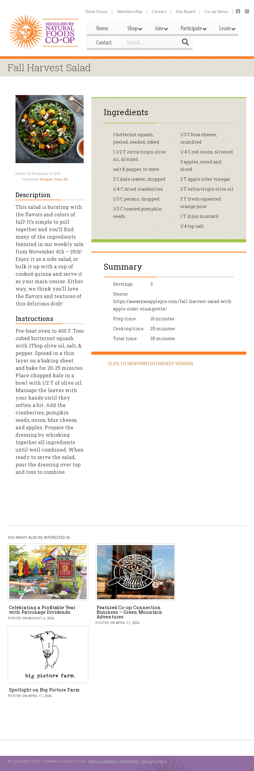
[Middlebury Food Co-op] (44, 32)
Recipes (46, 179)
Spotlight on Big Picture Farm (44, 690)
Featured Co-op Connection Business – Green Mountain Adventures (129, 612)
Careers (159, 11)
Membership (129, 11)
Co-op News (216, 11)
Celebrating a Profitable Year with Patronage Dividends (42, 609)
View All (61, 179)
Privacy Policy (154, 761)
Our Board (185, 11)
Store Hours (96, 11)
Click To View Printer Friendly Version (150, 363)
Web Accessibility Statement (113, 761)
